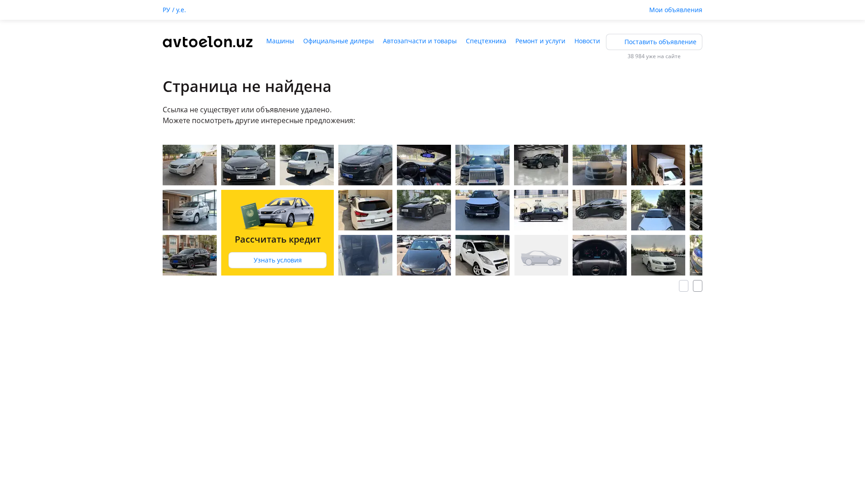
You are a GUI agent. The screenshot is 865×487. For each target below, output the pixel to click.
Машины (280, 41)
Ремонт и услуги (540, 41)
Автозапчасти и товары (420, 41)
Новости (587, 41)
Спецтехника (486, 41)
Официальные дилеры (338, 41)
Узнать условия (278, 260)
